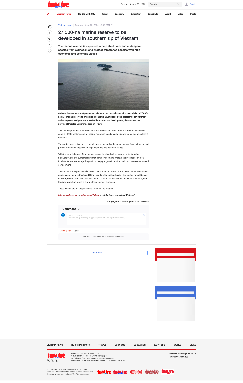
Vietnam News (64, 14)
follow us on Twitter (89, 195)
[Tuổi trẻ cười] (136, 372)
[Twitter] (49, 39)
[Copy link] (49, 26)
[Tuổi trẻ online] (104, 372)
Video (180, 14)
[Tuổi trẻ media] (120, 372)
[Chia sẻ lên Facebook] (49, 32)
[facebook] (56, 360)
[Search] (178, 4)
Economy (119, 14)
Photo (193, 14)
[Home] (48, 14)
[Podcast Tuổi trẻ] (167, 372)
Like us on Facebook (68, 195)
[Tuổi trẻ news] (58, 4)
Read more (97, 252)
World (168, 14)
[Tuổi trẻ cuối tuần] (152, 372)
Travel (105, 14)
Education (136, 14)
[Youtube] (48, 360)
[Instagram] (52, 360)
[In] (49, 51)
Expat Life (153, 14)
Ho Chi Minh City (86, 14)
